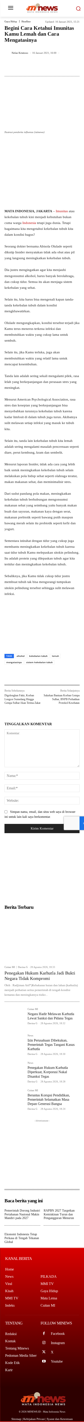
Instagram (58, 1343)
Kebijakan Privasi (34, 1419)
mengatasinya (14, 662)
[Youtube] (44, 1361)
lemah (55, 655)
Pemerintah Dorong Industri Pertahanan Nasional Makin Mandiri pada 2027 (22, 1214)
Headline (26, 21)
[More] (64, 67)
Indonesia (29, 223)
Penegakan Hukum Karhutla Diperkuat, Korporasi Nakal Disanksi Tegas (48, 1072)
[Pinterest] (43, 67)
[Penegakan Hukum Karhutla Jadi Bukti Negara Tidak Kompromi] (42, 937)
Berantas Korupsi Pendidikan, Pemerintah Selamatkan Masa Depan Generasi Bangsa (49, 1099)
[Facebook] (23, 67)
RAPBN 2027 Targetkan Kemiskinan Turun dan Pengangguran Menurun (59, 1214)
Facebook (58, 1334)
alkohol (21, 655)
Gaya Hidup (10, 21)
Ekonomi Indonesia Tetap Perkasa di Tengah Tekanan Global (21, 1238)
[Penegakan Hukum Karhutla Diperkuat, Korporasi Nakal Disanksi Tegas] (14, 1071)
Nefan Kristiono (20, 53)
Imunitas (62, 211)
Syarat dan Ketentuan (60, 1419)
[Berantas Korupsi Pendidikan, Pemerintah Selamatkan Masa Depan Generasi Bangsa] (14, 1099)
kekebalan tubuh (38, 655)
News (30, 1035)
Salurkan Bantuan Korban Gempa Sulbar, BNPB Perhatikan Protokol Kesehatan (62, 699)
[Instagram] (44, 1343)
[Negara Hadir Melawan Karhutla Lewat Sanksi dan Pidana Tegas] (14, 1018)
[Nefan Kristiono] (7, 53)
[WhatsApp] (54, 67)
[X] (33, 67)
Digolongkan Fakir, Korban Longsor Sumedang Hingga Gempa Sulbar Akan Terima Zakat (22, 699)
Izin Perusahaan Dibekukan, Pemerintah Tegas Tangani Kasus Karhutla (51, 1044)
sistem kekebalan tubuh (39, 662)
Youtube (57, 1361)
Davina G (23, 967)
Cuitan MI (9, 967)
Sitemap (16, 1419)
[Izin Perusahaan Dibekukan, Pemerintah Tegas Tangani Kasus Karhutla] (14, 1044)
